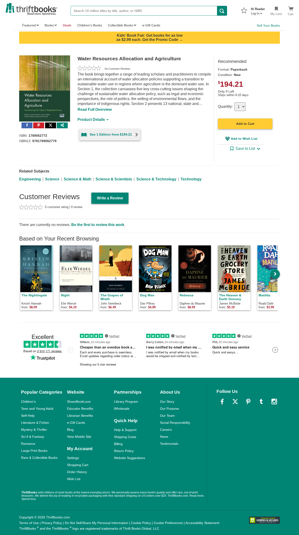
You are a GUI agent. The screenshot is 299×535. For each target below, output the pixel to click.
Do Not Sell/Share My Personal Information (96, 523)
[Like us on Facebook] (222, 401)
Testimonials (169, 443)
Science (52, 179)
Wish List (73, 479)
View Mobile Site (79, 436)
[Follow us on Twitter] (235, 401)
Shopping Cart (77, 465)
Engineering (30, 179)
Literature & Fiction (35, 422)
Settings (73, 458)
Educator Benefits (80, 408)
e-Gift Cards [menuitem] (151, 25)
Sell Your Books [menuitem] (268, 25)
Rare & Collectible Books (39, 458)
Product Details (91, 120)
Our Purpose (169, 408)
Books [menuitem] (49, 25)
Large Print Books (34, 450)
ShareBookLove (79, 401)
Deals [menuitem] (67, 25)
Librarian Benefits (80, 415)
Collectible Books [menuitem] (120, 25)
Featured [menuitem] (29, 25)
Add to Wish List (244, 138)
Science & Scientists (114, 179)
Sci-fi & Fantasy (32, 436)
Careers (166, 429)
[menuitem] (258, 9)
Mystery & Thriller (34, 429)
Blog (70, 429)
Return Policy (124, 451)
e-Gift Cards (76, 422)
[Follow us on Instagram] (274, 401)
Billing (118, 444)
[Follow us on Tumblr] (261, 401)
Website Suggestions (129, 458)
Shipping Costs (125, 437)
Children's (28, 401)
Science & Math (77, 179)
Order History (77, 472)
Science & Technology (156, 179)
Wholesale (121, 408)
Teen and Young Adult (37, 408)
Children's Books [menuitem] (89, 25)
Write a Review (110, 198)
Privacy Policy (52, 523)
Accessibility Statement (202, 523)
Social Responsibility (175, 422)
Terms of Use (29, 523)
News (164, 436)
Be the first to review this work (97, 225)
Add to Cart (245, 124)
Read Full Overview (95, 109)
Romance (28, 443)
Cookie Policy (141, 523)
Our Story (167, 401)
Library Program (126, 401)
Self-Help (28, 415)
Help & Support (125, 430)
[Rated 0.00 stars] (89, 69)
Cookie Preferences (168, 523)
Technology (191, 179)
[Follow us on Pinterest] (248, 401)
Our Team (167, 415)
